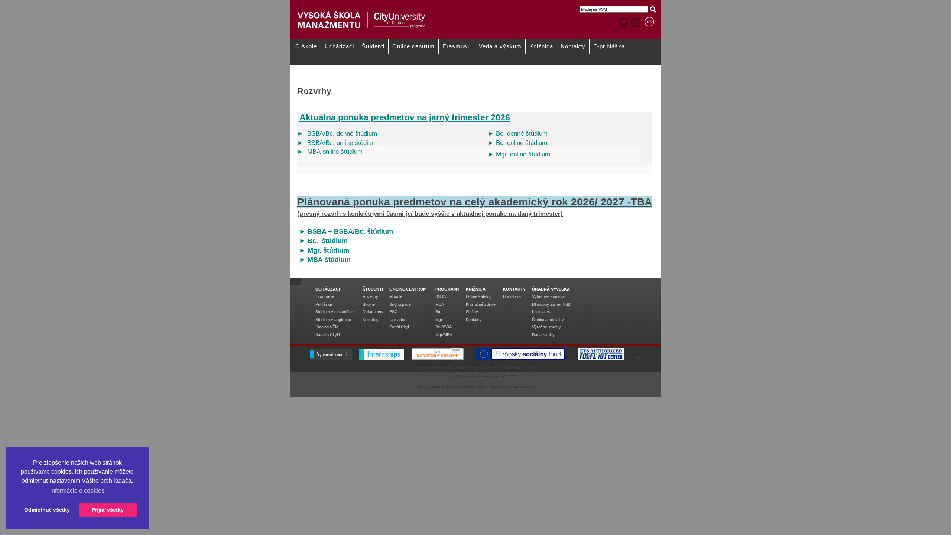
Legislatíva (541, 311)
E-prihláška (609, 46)
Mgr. (439, 319)
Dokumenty (602, 67)
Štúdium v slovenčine (334, 311)
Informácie (324, 296)
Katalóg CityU (327, 335)
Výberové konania (548, 296)
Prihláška (323, 304)
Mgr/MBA (443, 335)
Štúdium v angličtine (333, 319)
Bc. (438, 311)
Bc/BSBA (443, 327)
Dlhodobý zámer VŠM (551, 304)
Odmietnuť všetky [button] (47, 510)
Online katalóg (478, 296)
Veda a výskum (500, 46)
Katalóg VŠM (454, 77)
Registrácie (304, 77)
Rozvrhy (524, 67)
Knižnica (541, 46)
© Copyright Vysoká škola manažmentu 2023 (475, 376)
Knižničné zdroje (481, 304)
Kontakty (573, 46)
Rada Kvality (543, 335)
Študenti (373, 46)
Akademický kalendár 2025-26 (471, 67)
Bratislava (512, 296)
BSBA (440, 296)
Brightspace (400, 304)
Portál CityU (400, 327)
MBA (439, 304)
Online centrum (413, 46)
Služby (472, 311)
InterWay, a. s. (524, 387)
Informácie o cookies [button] (77, 490)
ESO (393, 311)
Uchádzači (339, 46)
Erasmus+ (456, 46)
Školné (369, 304)
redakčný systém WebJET (468, 387)
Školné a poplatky (548, 319)
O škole (306, 46)
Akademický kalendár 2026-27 (396, 67)
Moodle (395, 296)
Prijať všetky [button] (108, 510)
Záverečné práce (384, 77)
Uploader (397, 319)
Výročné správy (546, 327)
